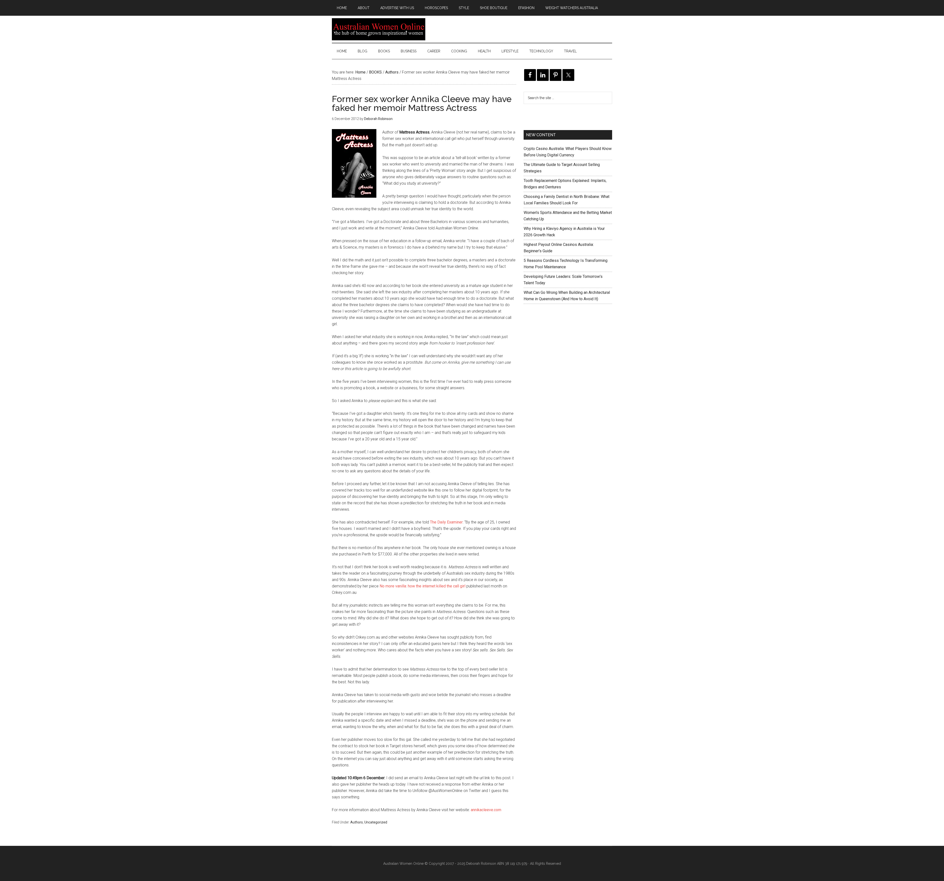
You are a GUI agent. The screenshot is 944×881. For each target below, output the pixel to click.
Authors (356, 822)
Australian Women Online (378, 29)
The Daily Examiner (446, 522)
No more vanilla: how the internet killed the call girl (422, 586)
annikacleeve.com (486, 809)
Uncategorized (375, 822)
